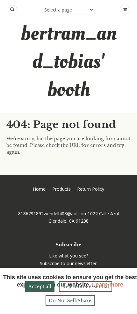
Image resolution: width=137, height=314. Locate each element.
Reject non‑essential (85, 286)
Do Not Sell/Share (70, 300)
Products (61, 189)
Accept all (39, 286)
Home (39, 189)
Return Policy (90, 189)
